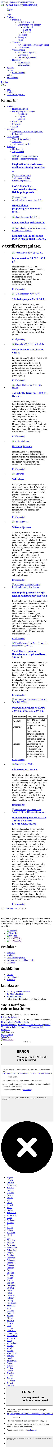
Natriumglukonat (22, 446)
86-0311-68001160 (15, 994)
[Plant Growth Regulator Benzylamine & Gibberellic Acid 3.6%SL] (29, 646)
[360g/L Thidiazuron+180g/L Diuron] (29, 387)
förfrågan (16, 289)
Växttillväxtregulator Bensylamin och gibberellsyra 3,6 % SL (29, 654)
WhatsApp (6, 1037)
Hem (9, 15)
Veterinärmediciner (9, 1027)
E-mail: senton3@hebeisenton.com (22, 5)
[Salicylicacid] (18, 474)
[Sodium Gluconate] (20, 441)
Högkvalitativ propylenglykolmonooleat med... (26, 208)
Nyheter (10, 67)
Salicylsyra (18, 479)
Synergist (22, 37)
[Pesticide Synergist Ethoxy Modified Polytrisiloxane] (29, 587)
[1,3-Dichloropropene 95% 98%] (25, 294)
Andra (20, 40)
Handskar (16, 60)
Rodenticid (22, 35)
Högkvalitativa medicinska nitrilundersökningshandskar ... (28, 167)
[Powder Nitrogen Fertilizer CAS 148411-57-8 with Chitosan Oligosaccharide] (29, 812)
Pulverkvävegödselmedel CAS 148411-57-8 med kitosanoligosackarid (29, 820)
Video (9, 75)
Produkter (11, 17)
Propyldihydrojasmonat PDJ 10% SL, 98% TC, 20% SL (28, 709)
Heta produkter (7, 1022)
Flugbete (27, 30)
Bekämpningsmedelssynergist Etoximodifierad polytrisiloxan (29, 594)
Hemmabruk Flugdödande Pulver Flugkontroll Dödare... (29, 237)
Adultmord (28, 27)
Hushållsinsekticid (26, 22)
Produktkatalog (18, 72)
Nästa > (11, 908)
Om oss (10, 70)
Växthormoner (18, 50)
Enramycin (23, 1027)
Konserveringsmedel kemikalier (20, 960)
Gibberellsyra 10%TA (24, 769)
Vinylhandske (24, 65)
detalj (22, 289)
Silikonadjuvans (21, 527)
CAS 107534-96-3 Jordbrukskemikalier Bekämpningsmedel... (24, 189)
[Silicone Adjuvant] (20, 522)
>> (16, 908)
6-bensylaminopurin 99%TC (28, 222)
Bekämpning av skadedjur (29, 25)
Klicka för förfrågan (10, 1017)
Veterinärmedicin (36, 1027)
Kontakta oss (12, 77)
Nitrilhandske (23, 62)
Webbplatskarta (22, 1022)
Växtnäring (23, 55)
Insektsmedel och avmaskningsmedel (34, 1024)
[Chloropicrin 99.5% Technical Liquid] (28, 344)
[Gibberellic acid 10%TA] (23, 764)
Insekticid (16, 20)
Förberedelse (23, 47)
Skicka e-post (7, 1034)
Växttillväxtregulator (27, 52)
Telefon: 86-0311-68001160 (22, 2)
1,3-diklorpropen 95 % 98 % (28, 299)
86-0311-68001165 (15, 996)
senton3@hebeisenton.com (18, 991)
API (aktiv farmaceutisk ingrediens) (33, 45)
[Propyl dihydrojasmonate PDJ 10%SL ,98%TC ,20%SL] (29, 702)
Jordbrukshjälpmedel (27, 57)
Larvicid (27, 32)
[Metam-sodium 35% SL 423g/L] (27, 253)
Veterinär (16, 42)
